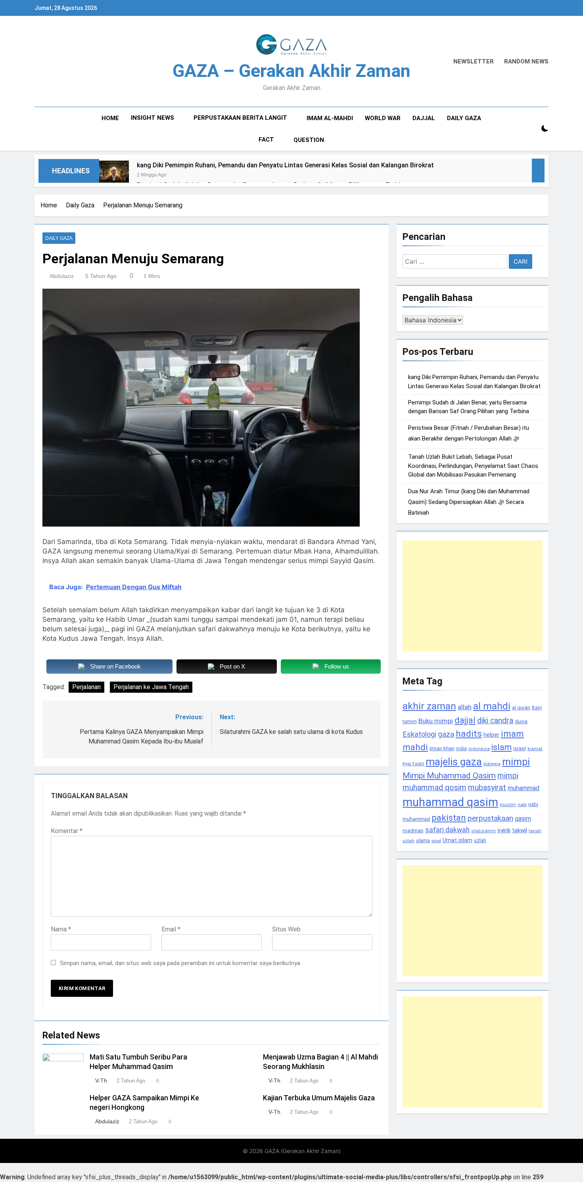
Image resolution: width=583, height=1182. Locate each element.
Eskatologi (419, 734)
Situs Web (286, 929)
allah (465, 707)
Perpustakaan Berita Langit (240, 117)
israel (519, 748)
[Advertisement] (473, 595)
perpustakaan (490, 818)
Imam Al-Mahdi (330, 118)
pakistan (448, 817)
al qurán (521, 708)
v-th (101, 1080)
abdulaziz (62, 276)
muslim (508, 804)
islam (501, 747)
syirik (503, 830)
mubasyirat (487, 787)
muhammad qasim (450, 802)
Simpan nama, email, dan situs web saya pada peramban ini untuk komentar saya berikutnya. (180, 963)
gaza (446, 734)
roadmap (413, 830)
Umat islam (457, 840)
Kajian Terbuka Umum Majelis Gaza (319, 1098)
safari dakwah (447, 830)
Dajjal (423, 118)
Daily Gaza (464, 118)
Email (170, 929)
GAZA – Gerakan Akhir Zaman (291, 70)
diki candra (495, 720)
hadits (469, 733)
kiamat (535, 748)
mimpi (516, 762)
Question (308, 140)
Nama (61, 929)
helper (491, 734)
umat (436, 840)
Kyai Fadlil (413, 763)
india (461, 748)
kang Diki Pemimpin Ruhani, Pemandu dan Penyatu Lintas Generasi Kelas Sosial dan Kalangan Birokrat (285, 165)
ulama (423, 840)
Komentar (66, 831)
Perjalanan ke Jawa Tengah (151, 687)
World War (383, 118)
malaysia (492, 763)
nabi (522, 804)
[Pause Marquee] (538, 170)
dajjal (465, 720)
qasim (523, 818)
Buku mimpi (435, 721)
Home (110, 118)
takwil (519, 830)
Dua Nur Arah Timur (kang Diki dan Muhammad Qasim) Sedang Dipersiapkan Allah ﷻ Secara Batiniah (468, 502)
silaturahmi (483, 830)
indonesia (479, 748)
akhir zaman (429, 706)
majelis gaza (454, 762)
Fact (266, 139)
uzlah (480, 840)
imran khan (442, 748)
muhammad (523, 788)
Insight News (152, 117)
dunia (521, 721)
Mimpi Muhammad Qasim (449, 775)
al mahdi (491, 706)
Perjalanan (86, 687)
